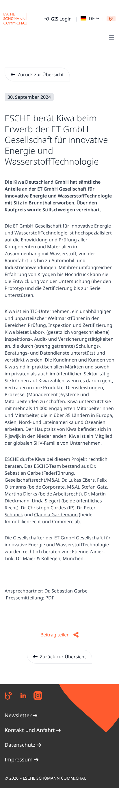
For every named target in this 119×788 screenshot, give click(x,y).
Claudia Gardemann (56, 514)
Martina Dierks (21, 494)
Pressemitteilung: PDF (30, 598)
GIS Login (61, 19)
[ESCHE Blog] (111, 18)
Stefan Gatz (94, 487)
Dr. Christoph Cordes (43, 507)
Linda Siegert (47, 501)
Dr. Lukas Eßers (78, 480)
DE (92, 18)
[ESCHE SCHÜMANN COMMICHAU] (15, 19)
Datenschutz (20, 744)
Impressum (19, 759)
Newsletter (18, 715)
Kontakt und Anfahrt (30, 729)
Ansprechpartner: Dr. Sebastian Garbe (46, 591)
